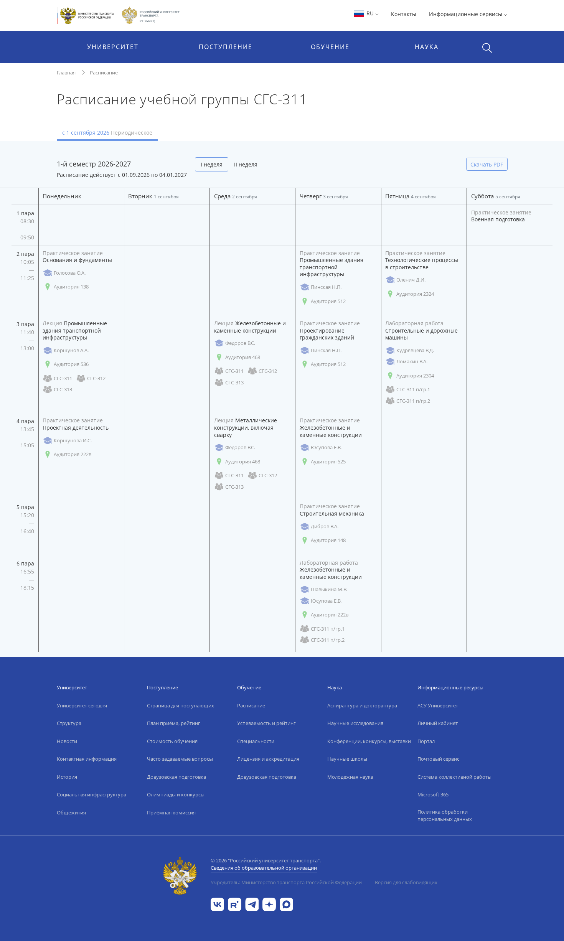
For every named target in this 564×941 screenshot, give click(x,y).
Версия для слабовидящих (406, 882)
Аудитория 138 (71, 286)
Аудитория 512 (328, 301)
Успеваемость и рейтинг (266, 723)
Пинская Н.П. (326, 286)
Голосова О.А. (70, 272)
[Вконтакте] (217, 904)
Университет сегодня (82, 705)
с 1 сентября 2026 (107, 132)
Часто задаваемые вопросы (180, 758)
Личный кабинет (437, 723)
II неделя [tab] (245, 164)
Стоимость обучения (172, 741)
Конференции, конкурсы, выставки (369, 741)
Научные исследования (355, 723)
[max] (286, 904)
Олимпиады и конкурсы (175, 794)
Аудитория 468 (242, 357)
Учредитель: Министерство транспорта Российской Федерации (286, 882)
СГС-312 (96, 378)
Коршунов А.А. (71, 350)
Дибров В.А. (324, 526)
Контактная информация (87, 758)
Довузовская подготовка (176, 776)
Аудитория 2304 (415, 375)
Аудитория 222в (72, 454)
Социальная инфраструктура (91, 794)
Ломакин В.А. (411, 361)
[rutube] (234, 904)
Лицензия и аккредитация (268, 758)
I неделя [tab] (212, 164)
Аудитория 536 (71, 364)
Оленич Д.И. (410, 279)
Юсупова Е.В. (326, 447)
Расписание (104, 72)
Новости (67, 741)
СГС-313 (63, 389)
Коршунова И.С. (73, 440)
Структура (69, 723)
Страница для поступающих (180, 705)
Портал (426, 741)
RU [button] (370, 13)
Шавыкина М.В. (329, 589)
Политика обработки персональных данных (444, 815)
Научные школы (347, 758)
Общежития (71, 812)
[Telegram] (252, 904)
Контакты (403, 14)
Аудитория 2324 (415, 293)
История (67, 776)
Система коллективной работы (454, 776)
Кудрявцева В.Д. (415, 350)
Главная (66, 72)
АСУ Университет (437, 705)
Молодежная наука (350, 776)
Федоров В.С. (240, 342)
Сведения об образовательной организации (264, 867)
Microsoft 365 (433, 794)
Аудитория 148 (328, 540)
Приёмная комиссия (171, 812)
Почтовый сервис (438, 758)
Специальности (255, 741)
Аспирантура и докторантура (362, 705)
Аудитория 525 (328, 461)
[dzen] (269, 904)
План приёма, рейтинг (173, 723)
